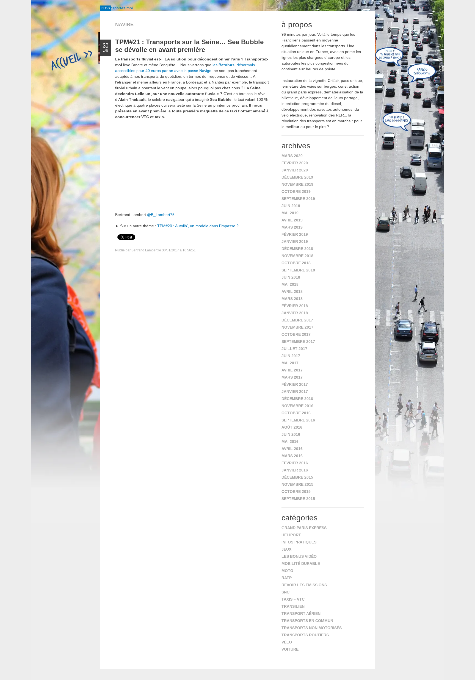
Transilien (293, 606)
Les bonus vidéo (299, 556)
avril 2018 (292, 291)
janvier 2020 (294, 170)
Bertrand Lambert (144, 250)
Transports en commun (307, 620)
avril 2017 (292, 370)
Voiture (290, 649)
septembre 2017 (298, 341)
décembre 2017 (297, 320)
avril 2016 (292, 448)
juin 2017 (290, 356)
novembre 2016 (297, 406)
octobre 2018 (296, 263)
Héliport (291, 535)
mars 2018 (292, 298)
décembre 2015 (297, 477)
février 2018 (294, 306)
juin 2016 (290, 434)
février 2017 (294, 384)
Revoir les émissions (304, 585)
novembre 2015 (297, 484)
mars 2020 (292, 156)
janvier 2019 (294, 241)
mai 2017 (290, 363)
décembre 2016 (297, 398)
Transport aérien (301, 613)
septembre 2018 (298, 270)
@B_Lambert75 (161, 214)
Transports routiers (305, 635)
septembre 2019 (298, 198)
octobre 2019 (296, 191)
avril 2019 (292, 220)
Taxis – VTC (293, 599)
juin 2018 (290, 277)
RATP (286, 578)
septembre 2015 (298, 498)
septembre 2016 (298, 420)
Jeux (286, 549)
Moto (287, 570)
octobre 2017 (296, 334)
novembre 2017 (297, 327)
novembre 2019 (297, 184)
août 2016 (291, 427)
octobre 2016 (296, 413)
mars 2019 (292, 227)
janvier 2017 (294, 391)
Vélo (286, 642)
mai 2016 (290, 441)
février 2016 (294, 463)
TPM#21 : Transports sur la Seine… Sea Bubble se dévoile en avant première (189, 45)
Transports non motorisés (311, 628)
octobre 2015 (296, 491)
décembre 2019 (297, 177)
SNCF (286, 592)
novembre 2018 (297, 256)
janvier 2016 (294, 470)
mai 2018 (290, 284)
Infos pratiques (298, 542)
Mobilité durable (300, 563)
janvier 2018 (294, 313)
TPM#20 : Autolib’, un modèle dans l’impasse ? (198, 226)
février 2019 (294, 234)
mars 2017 (292, 377)
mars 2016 (292, 456)
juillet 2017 (294, 348)
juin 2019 (290, 206)
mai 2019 (290, 213)
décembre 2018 (297, 248)
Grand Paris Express (304, 528)
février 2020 (294, 163)
